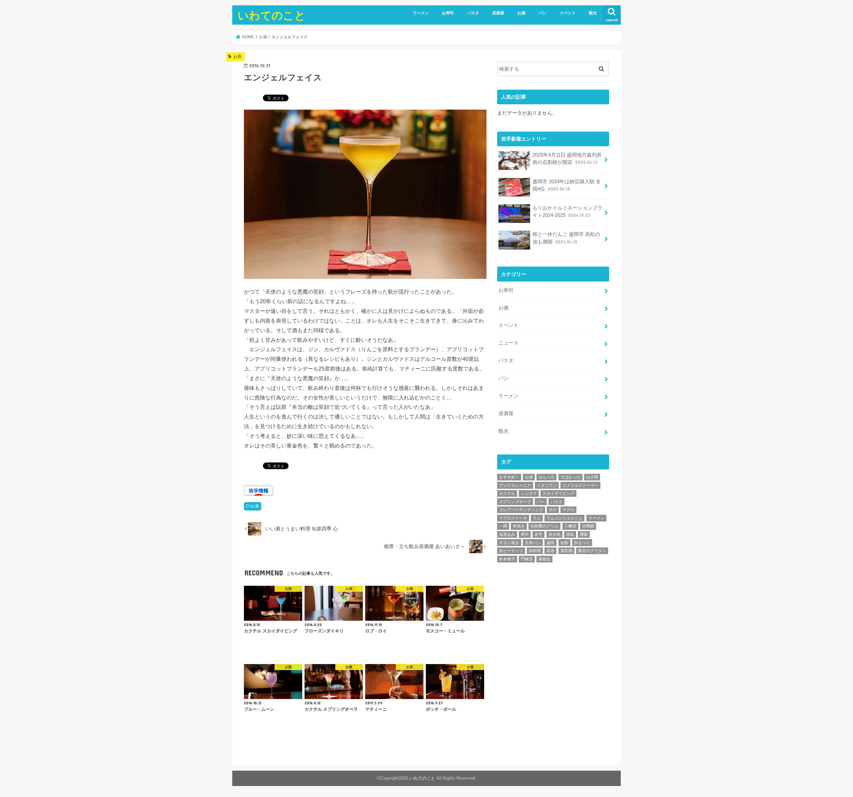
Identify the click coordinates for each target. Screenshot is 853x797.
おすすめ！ (509, 477)
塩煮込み (507, 534)
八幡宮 (570, 526)
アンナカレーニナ (515, 485)
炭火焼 (554, 534)
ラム (537, 518)
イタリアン (547, 485)
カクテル (507, 493)
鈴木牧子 (507, 559)
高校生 (544, 559)
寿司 (525, 534)
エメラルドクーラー (580, 485)
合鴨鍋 (588, 526)
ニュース (508, 343)
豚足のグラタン (592, 550)
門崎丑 (527, 559)
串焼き (519, 526)
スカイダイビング (558, 493)
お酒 (521, 13)
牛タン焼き (509, 542)
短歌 (564, 542)
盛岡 (550, 542)
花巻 (550, 550)
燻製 (584, 534)
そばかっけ (570, 477)
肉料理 (535, 550)
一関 (503, 526)
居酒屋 (498, 13)
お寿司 (448, 13)
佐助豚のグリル (544, 526)
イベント (568, 13)
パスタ (473, 13)
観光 (593, 13)
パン (542, 13)
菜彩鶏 (566, 550)
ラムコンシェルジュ (564, 518)
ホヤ (553, 509)
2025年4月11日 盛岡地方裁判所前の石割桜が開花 (567, 158)
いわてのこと (272, 15)
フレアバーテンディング (521, 509)
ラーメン (421, 13)
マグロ (568, 509)
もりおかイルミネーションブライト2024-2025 (567, 211)
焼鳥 (570, 534)
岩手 (538, 534)
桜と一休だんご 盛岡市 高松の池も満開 (566, 238)
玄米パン (533, 542)
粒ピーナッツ (511, 550)
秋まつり (582, 542)
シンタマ (529, 493)
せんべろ (546, 477)
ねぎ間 (592, 477)
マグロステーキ (513, 518)
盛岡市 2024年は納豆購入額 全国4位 (566, 185)
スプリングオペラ (515, 501)
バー (541, 501)
